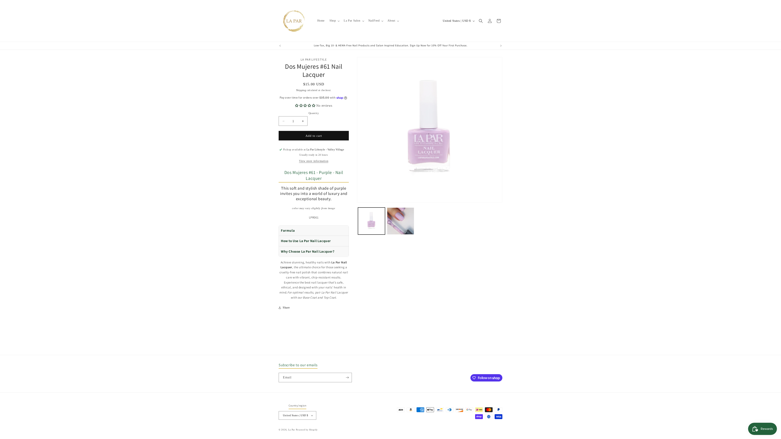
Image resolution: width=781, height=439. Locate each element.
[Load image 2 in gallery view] (400, 221)
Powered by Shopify (307, 429)
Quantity (314, 113)
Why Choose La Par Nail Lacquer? (308, 251)
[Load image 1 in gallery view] (371, 221)
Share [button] (286, 307)
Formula (288, 230)
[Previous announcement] (280, 46)
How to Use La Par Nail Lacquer (306, 241)
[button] (334, 20)
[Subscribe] (347, 377)
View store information (313, 161)
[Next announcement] (500, 46)
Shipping (301, 90)
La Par (292, 429)
